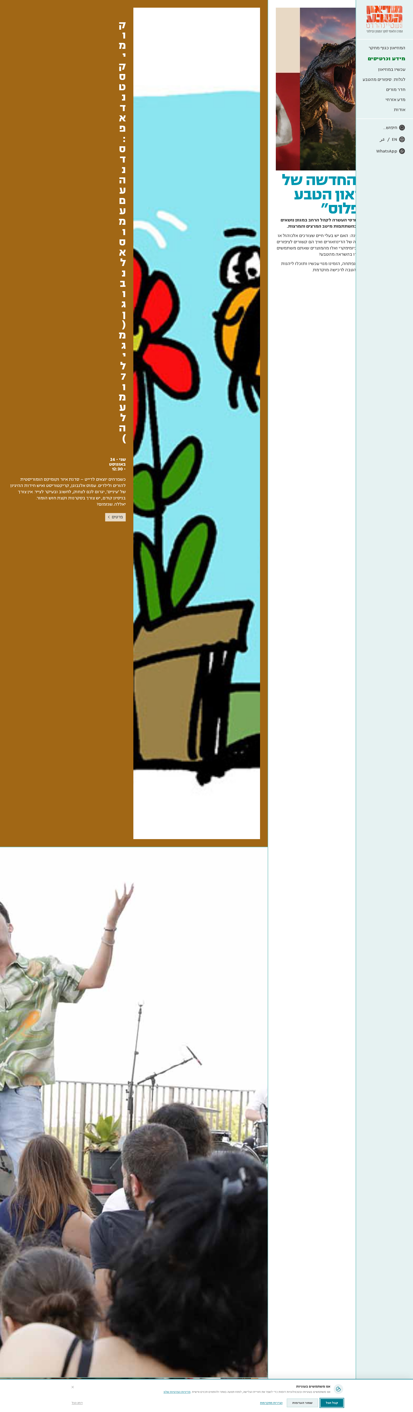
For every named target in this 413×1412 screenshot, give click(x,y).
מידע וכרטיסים (386, 58)
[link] (134, 423)
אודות (399, 110)
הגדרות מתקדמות (271, 1403)
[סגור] (73, 1387)
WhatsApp (386, 151)
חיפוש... (390, 127)
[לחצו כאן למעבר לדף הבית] (384, 19)
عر (382, 139)
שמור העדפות (302, 1403)
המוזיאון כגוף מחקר (387, 48)
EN (394, 139)
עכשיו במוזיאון (391, 69)
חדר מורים (395, 89)
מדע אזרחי (395, 99)
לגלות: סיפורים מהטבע (384, 79)
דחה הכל (77, 1403)
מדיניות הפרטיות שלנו (176, 1392)
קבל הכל (332, 1403)
